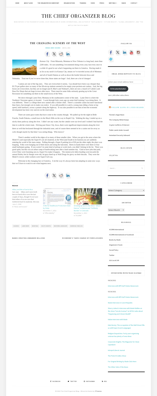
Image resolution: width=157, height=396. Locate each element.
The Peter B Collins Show (117, 356)
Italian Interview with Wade (117, 319)
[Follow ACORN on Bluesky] (111, 59)
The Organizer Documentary (48, 3)
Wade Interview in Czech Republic (120, 303)
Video (93, 3)
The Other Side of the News (118, 367)
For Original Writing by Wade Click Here (122, 361)
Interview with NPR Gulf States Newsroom (123, 286)
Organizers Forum (115, 245)
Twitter (111, 255)
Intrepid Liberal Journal (116, 350)
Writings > (113, 3)
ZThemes (98, 391)
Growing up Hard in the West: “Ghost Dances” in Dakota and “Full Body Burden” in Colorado (87, 208)
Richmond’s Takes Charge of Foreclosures (82, 238)
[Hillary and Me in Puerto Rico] (27, 198)
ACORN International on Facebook (121, 235)
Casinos (16, 226)
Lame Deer (25, 226)
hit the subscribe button (118, 89)
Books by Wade (115, 240)
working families (76, 226)
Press (102, 3)
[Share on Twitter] (54, 54)
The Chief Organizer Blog (78, 15)
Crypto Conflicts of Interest (119, 125)
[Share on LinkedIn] (68, 54)
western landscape (60, 226)
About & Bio (28, 3)
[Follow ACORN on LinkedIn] (125, 52)
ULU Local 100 (114, 260)
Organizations (69, 3)
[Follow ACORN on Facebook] (111, 52)
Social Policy (113, 250)
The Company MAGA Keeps (119, 120)
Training (83, 3)
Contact (134, 3)
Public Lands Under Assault (119, 130)
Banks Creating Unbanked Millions (28, 238)
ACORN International (116, 229)
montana (35, 226)
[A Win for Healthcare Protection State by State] (57, 196)
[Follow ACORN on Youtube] (131, 52)
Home (17, 3)
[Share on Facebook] (47, 54)
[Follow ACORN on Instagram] (138, 52)
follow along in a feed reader (127, 107)
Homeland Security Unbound (119, 135)
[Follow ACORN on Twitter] (118, 52)
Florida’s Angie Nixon (116, 115)
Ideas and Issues (53, 48)
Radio (124, 3)
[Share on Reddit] (61, 54)
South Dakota (46, 226)
